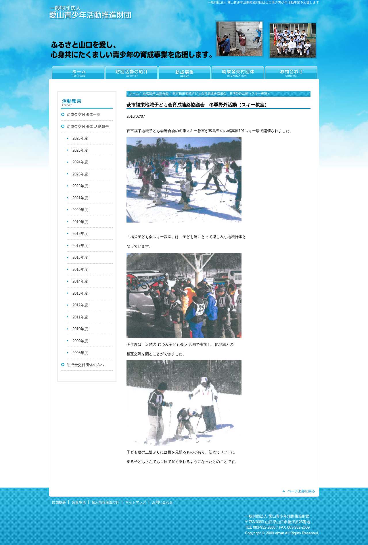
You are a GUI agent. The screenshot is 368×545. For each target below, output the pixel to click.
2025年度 (80, 150)
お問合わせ (291, 75)
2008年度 (80, 353)
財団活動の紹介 (131, 75)
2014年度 (80, 281)
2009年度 (80, 341)
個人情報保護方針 (105, 502)
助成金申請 (184, 75)
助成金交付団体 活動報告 (88, 126)
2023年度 (80, 174)
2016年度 (80, 257)
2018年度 (80, 233)
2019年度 (80, 222)
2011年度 (80, 317)
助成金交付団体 (237, 75)
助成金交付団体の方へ (85, 365)
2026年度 (80, 138)
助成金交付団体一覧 (83, 114)
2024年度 (80, 162)
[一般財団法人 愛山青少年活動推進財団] (90, 18)
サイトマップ (135, 502)
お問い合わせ (162, 502)
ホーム (77, 75)
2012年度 (80, 305)
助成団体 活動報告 (156, 93)
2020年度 (80, 210)
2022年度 (80, 186)
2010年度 (80, 329)
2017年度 (80, 245)
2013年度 (80, 293)
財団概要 (59, 502)
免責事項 (79, 502)
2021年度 (80, 198)
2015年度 (80, 269)
